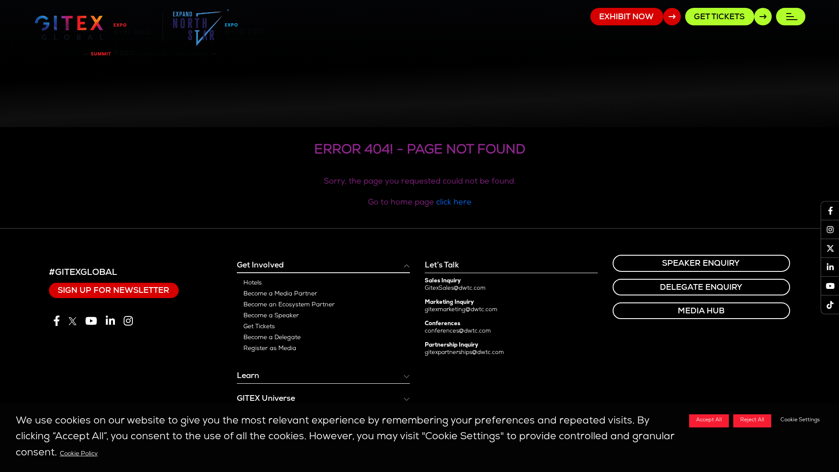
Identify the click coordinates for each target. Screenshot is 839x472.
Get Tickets (259, 327)
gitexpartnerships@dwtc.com (464, 353)
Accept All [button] (709, 420)
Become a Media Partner (280, 294)
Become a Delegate (272, 338)
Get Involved (260, 266)
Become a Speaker (271, 316)
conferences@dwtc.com (458, 331)
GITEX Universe (266, 399)
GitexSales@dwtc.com (455, 289)
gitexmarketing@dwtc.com (461, 310)
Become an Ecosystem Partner (289, 305)
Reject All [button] (752, 420)
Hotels (252, 283)
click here (454, 203)
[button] (798, 421)
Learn (248, 376)
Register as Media (269, 349)
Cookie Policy (79, 454)
